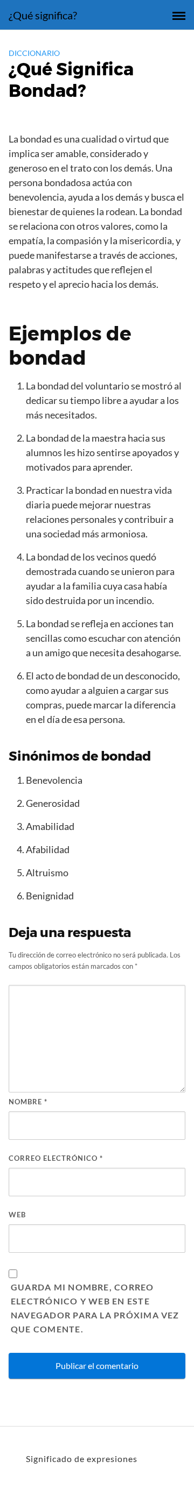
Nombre (28, 1101)
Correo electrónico (56, 1158)
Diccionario (34, 53)
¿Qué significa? (43, 15)
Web (17, 1214)
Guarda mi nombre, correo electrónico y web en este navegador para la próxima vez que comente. (95, 1308)
